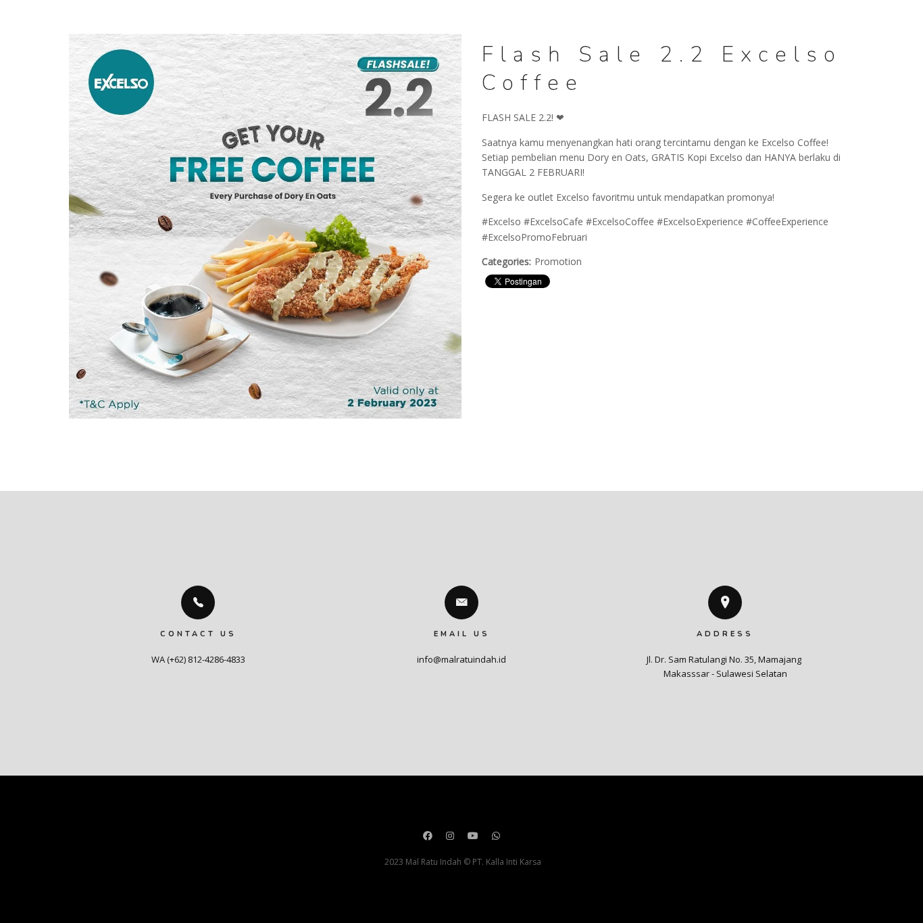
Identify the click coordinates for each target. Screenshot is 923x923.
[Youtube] (473, 836)
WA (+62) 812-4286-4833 (198, 659)
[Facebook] (427, 836)
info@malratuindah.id (461, 659)
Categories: (506, 261)
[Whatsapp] (496, 836)
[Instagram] (450, 836)
